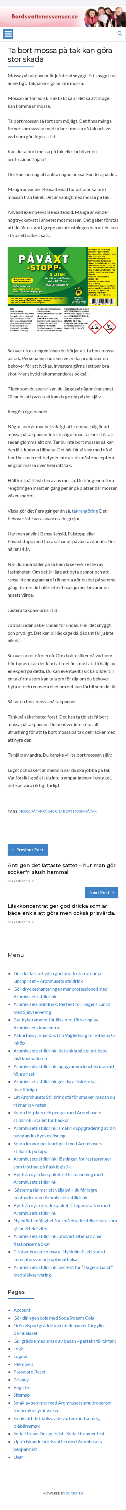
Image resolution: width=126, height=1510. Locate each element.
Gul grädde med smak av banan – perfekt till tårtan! (64, 1341)
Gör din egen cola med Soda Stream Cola (53, 1317)
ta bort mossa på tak (77, 811)
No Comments (21, 880)
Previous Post (30, 849)
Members (23, 1364)
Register (21, 1387)
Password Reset (29, 1371)
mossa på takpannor (38, 811)
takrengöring (85, 510)
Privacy (21, 1379)
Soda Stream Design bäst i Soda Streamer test (59, 1433)
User (18, 1457)
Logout (20, 1356)
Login (19, 1348)
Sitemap (21, 1395)
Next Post (99, 892)
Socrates (74, 1493)
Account (21, 1310)
